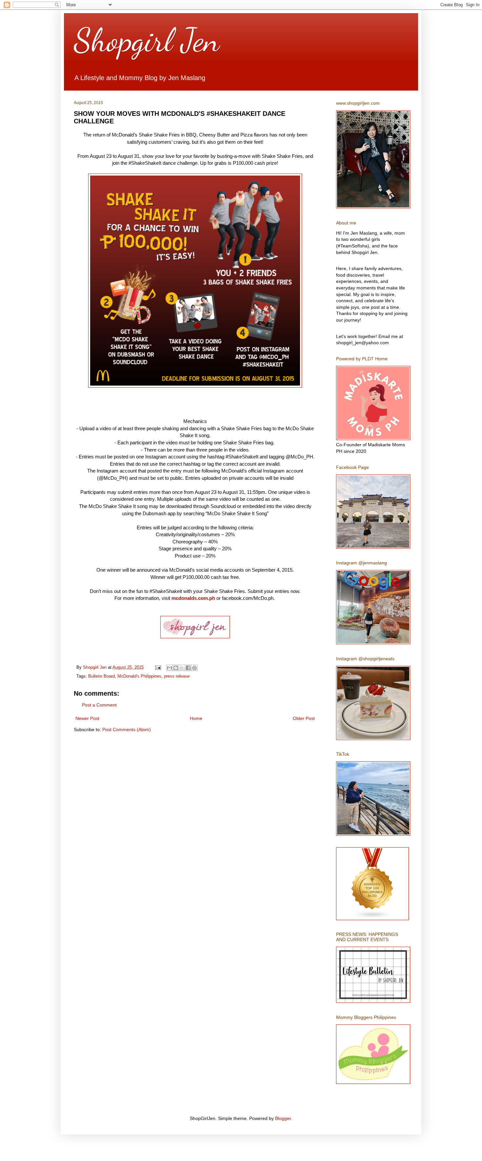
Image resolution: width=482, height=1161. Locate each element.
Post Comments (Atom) (126, 729)
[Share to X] (182, 668)
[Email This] (169, 668)
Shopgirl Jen (146, 40)
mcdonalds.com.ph (193, 598)
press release (177, 676)
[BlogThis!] (175, 668)
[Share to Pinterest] (194, 668)
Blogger (283, 1118)
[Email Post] (157, 667)
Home (196, 718)
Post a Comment (99, 704)
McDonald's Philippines (139, 676)
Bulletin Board (101, 676)
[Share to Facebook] (188, 668)
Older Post (304, 718)
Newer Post (87, 718)
